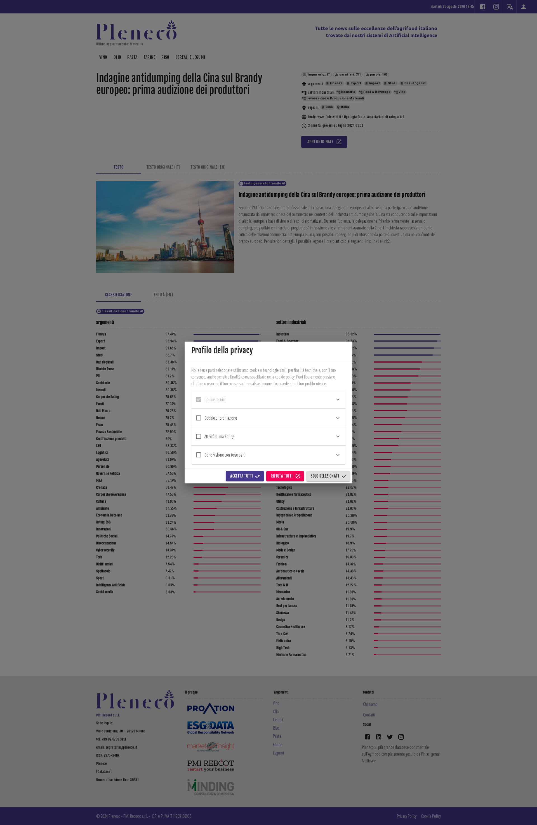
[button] (268, 399)
